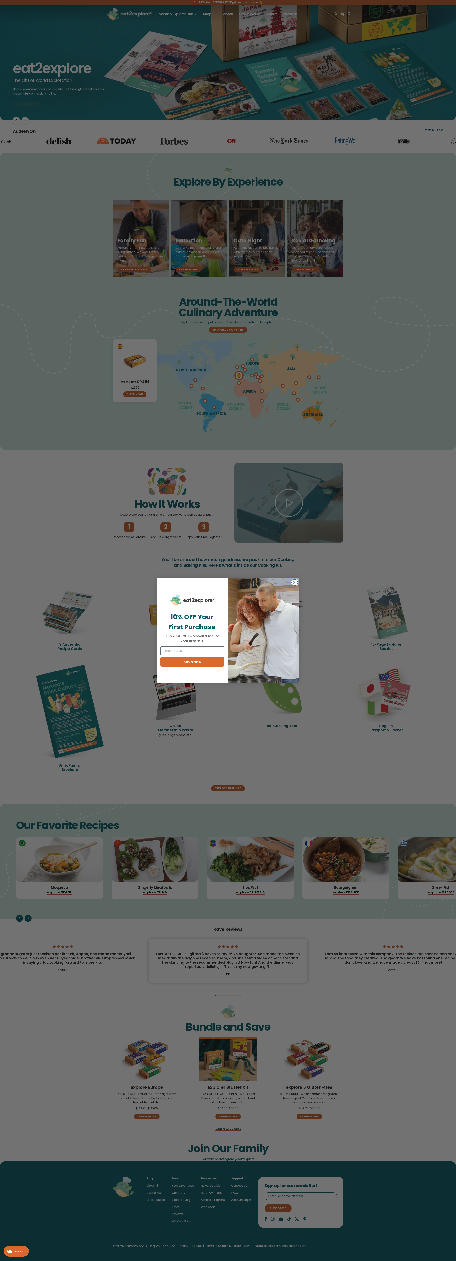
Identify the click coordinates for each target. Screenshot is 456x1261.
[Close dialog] (295, 582)
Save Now (192, 661)
